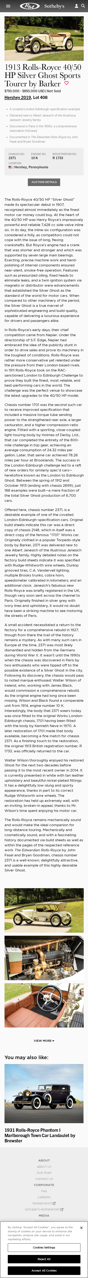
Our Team (44, 1172)
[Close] (81, 1227)
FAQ (44, 1191)
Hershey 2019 (18, 97)
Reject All (44, 1259)
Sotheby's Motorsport (43, 1209)
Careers (44, 1197)
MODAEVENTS (43, 1203)
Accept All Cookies (44, 1270)
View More (43, 1040)
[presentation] (7, 1103)
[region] (44, 1249)
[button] (76, 6)
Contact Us (44, 1178)
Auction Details (44, 182)
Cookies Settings (44, 1247)
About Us (44, 1166)
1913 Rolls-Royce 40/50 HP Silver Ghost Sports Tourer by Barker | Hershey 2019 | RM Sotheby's (42, 6)
